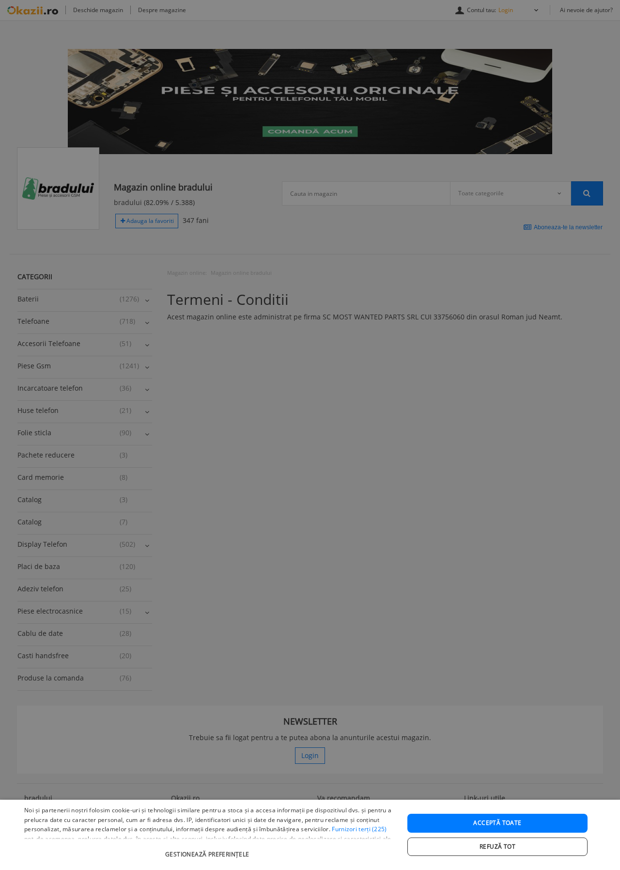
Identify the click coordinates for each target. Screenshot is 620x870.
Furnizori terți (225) (359, 829)
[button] (208, 849)
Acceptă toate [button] (497, 823)
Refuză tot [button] (497, 846)
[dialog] (310, 835)
